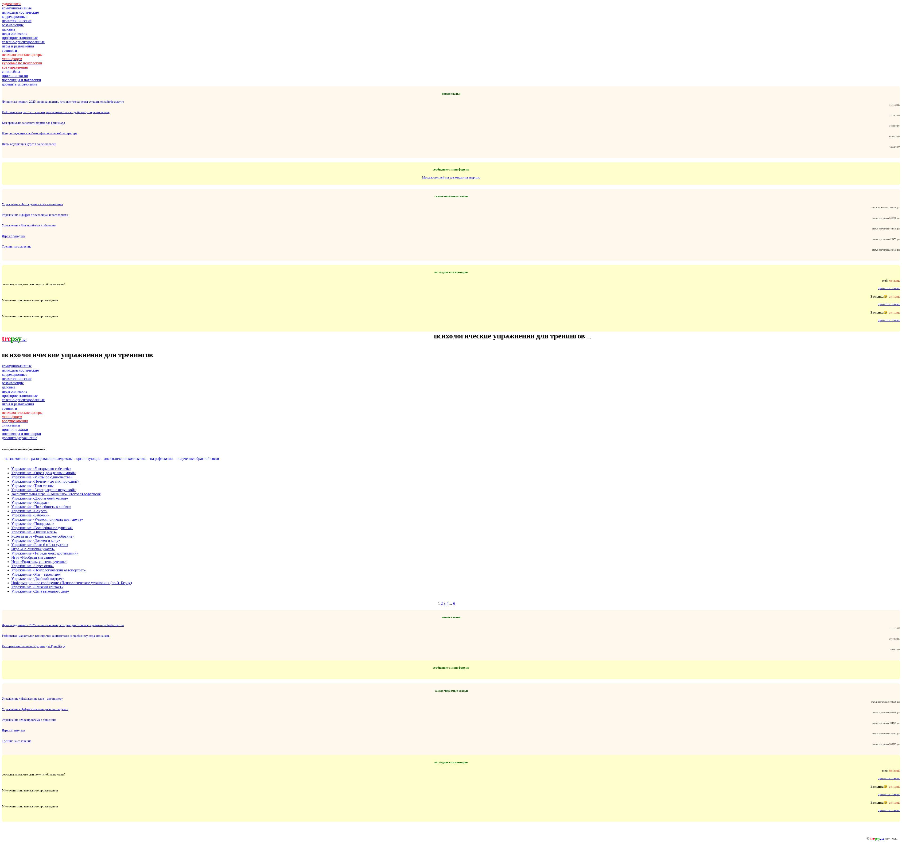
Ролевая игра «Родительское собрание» (42, 536)
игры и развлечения (18, 46)
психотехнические (16, 21)
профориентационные (20, 38)
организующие (88, 459)
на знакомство (16, 459)
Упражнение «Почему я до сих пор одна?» (45, 481)
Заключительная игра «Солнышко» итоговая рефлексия (56, 494)
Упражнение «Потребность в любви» (41, 507)
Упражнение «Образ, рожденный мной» (43, 473)
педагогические (14, 33)
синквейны (11, 72)
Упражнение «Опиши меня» (34, 532)
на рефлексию (161, 459)
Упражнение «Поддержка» (32, 524)
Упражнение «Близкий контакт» (37, 587)
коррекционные (14, 17)
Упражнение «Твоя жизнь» (32, 486)
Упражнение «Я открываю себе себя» (41, 469)
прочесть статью (889, 288)
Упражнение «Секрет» (29, 511)
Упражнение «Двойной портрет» (37, 579)
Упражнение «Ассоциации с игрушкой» (43, 490)
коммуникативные (17, 8)
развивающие (13, 25)
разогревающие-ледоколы (52, 459)
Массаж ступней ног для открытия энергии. (451, 177)
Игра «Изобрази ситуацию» (33, 557)
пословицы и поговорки (21, 80)
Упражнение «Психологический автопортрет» (48, 570)
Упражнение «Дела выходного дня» (40, 591)
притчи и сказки (15, 76)
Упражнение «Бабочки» (30, 515)
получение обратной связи (197, 459)
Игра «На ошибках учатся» (33, 549)
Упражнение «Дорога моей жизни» (39, 498)
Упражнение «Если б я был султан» (39, 545)
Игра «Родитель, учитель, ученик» (39, 562)
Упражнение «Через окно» (32, 566)
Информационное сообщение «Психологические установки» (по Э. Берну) (71, 583)
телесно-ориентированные (23, 42)
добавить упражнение (19, 84)
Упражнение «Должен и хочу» (35, 541)
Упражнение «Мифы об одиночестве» (41, 477)
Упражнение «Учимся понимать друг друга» (47, 519)
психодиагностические (20, 12)
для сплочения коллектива (125, 459)
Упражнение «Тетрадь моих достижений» (44, 553)
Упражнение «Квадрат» (30, 502)
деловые (8, 29)
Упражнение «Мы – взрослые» (36, 574)
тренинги (9, 50)
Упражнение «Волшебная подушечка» (42, 528)
